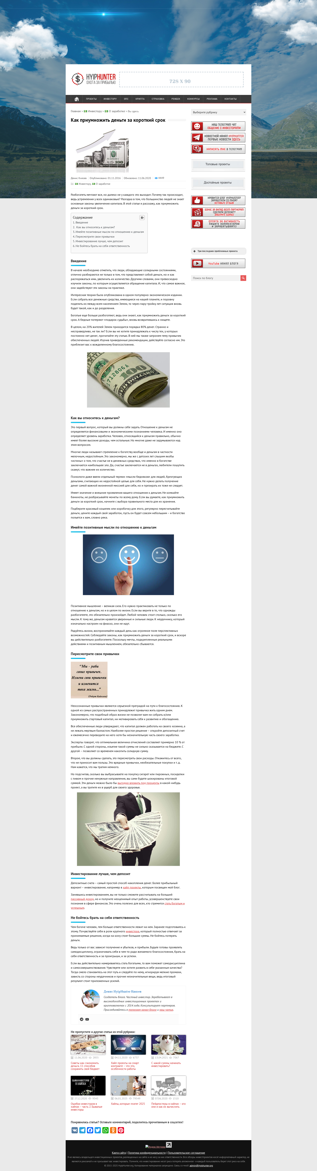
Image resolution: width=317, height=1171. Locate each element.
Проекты (91, 99)
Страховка (158, 99)
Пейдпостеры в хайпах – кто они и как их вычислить (168, 1105)
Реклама (212, 99)
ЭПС (126, 99)
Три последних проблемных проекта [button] (218, 251)
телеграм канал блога (142, 1009)
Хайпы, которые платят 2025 (128, 1103)
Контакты (230, 99)
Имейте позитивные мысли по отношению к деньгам (110, 232)
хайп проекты (132, 887)
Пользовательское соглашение (186, 1152)
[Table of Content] (142, 217)
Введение (82, 222)
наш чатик (166, 1009)
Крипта (140, 99)
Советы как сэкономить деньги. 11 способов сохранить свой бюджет (85, 1066)
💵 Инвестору (83, 183)
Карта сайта (119, 1152)
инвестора (132, 931)
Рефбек (176, 99)
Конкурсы (193, 99)
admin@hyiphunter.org (201, 1165)
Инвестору (110, 99)
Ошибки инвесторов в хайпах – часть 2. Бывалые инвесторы (86, 1106)
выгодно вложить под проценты (138, 783)
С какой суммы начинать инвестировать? (166, 1064)
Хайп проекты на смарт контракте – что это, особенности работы (125, 1066)
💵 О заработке (101, 183)
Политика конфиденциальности (147, 1152)
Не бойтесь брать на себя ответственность (103, 246)
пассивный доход (82, 899)
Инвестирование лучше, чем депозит (99, 241)
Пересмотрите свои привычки (95, 236)
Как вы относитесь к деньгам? (95, 227)
